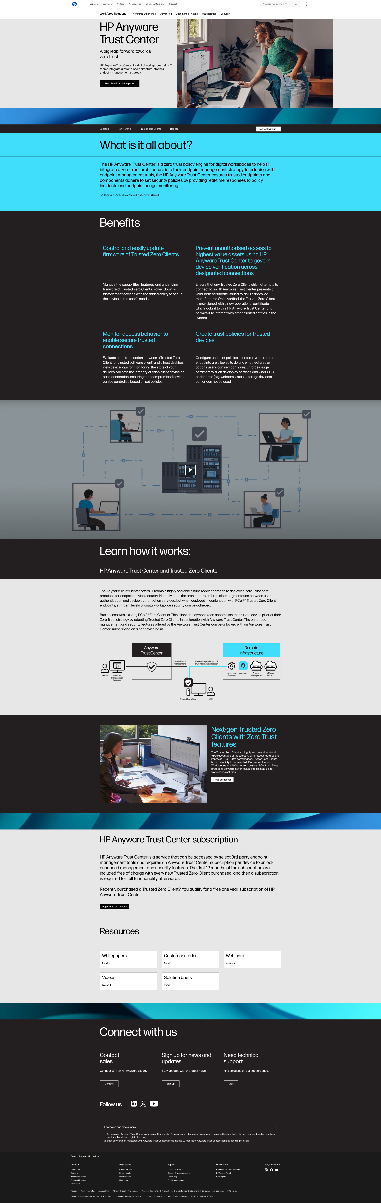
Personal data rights (150, 1191)
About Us (75, 1164)
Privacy (116, 1191)
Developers (221, 1177)
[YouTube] (276, 1169)
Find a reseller (125, 1173)
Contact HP (75, 1169)
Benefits (104, 128)
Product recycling (88, 1191)
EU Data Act (232, 1191)
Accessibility (104, 1191)
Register (174, 128)
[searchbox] (278, 4)
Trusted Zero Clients (150, 128)
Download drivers (175, 1169)
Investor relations (78, 1177)
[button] (190, 1127)
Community (172, 1177)
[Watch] (252, 959)
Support (173, 4)
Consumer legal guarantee (213, 1191)
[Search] (296, 4)
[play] (190, 470)
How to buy (124, 1180)
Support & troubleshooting (179, 1173)
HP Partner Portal (223, 1173)
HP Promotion (125, 1177)
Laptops (94, 4)
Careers (74, 1173)
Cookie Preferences (130, 1191)
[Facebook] (271, 1169)
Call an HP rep (125, 1169)
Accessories (135, 4)
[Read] (128, 959)
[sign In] (306, 4)
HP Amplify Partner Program (228, 1169)
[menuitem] (94, 4)
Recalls (74, 1191)
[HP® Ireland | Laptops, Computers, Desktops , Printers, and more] (74, 4)
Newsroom (75, 1184)
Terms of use (167, 1191)
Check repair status (176, 1180)
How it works (124, 128)
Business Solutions (155, 4)
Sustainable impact (79, 1180)
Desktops (107, 4)
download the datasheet (140, 195)
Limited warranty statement (187, 1191)
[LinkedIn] (266, 1169)
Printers (120, 4)
